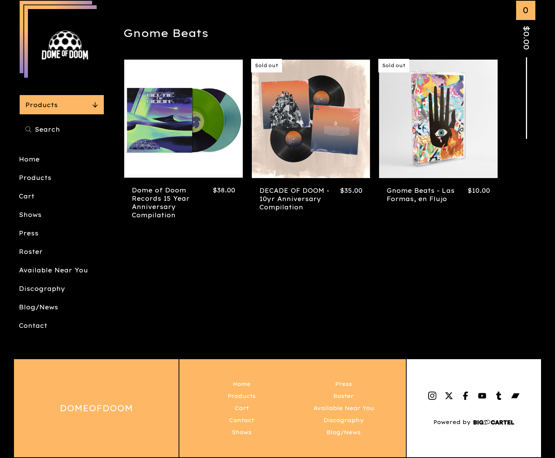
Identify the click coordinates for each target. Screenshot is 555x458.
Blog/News (38, 307)
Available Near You (53, 270)
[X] (449, 396)
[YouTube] (482, 396)
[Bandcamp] (515, 396)
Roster (31, 251)
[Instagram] (432, 396)
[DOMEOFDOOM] (65, 46)
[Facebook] (465, 396)
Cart (26, 196)
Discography (42, 288)
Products (41, 105)
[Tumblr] (499, 396)
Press (29, 233)
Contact (33, 325)
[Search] (28, 129)
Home (29, 159)
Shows (30, 214)
